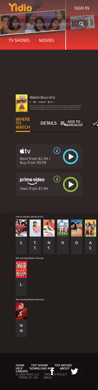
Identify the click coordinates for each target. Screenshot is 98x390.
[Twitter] (74, 371)
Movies (46, 40)
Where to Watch (23, 123)
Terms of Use (28, 377)
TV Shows (19, 40)
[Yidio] (20, 8)
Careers (22, 371)
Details (49, 123)
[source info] (55, 150)
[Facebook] (52, 371)
